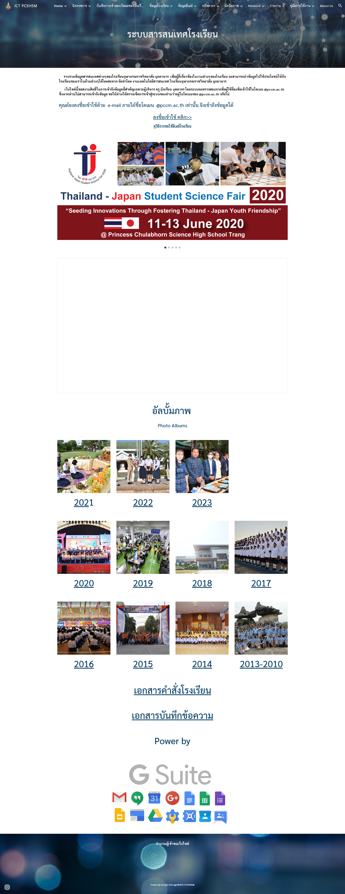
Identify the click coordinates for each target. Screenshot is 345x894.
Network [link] (254, 6)
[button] (340, 5)
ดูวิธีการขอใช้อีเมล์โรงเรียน (172, 126)
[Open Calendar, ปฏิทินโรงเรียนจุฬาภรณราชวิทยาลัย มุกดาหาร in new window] (280, 263)
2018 (202, 583)
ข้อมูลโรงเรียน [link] (159, 6)
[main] (172, 34)
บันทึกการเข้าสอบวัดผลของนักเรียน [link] (120, 6)
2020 (84, 583)
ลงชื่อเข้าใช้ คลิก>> (172, 117)
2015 (143, 663)
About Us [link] (326, 6)
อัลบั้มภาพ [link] (232, 6)
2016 (84, 663)
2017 (261, 583)
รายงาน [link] (275, 6)
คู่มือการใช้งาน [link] (300, 6)
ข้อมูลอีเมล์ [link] (185, 6)
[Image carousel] (172, 194)
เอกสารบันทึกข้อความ (172, 715)
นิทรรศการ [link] (79, 6)
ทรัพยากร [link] (208, 6)
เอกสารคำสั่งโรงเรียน (172, 690)
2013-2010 (261, 663)
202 (81, 502)
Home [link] (58, 6)
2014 (202, 663)
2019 (143, 583)
